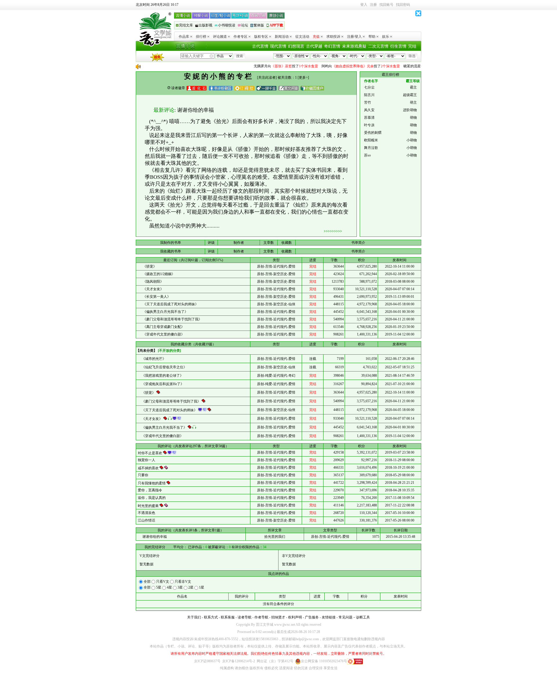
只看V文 (162, 582)
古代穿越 (314, 46)
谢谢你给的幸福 (154, 537)
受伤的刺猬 (372, 133)
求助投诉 (333, 37)
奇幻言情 (332, 46)
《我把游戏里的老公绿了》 (161, 376)
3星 (180, 587)
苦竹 (367, 102)
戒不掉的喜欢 (148, 468)
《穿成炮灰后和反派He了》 (161, 384)
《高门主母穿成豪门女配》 (163, 327)
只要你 (142, 475)
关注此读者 (267, 77)
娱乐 (385, 37)
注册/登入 (354, 37)
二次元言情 (378, 46)
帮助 (371, 37)
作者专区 (240, 37)
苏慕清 (369, 118)
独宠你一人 (145, 460)
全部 (147, 582)
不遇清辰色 (145, 513)
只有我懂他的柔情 (151, 483)
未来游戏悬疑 (354, 46)
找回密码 (403, 5)
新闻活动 (282, 37)
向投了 (278, 66)
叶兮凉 (369, 125)
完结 (412, 46)
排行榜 (201, 37)
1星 (201, 587)
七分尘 (369, 87)
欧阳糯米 (371, 140)
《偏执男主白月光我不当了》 (165, 312)
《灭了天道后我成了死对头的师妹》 (170, 304)
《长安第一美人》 (156, 297)
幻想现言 (296, 46)
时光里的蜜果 (148, 506)
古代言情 (260, 46)
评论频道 (220, 37)
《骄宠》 (149, 266)
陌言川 (369, 95)
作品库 (184, 37)
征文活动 (302, 37)
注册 (373, 5)
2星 (190, 587)
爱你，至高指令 (149, 490)
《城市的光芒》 (152, 359)
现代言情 (278, 46)
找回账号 (386, 5)
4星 (169, 587)
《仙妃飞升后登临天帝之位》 (163, 367)
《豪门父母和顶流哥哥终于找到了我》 (172, 319)
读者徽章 (177, 88)
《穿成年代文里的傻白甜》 (163, 334)
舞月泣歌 (371, 148)
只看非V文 (182, 582)
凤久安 (369, 110)
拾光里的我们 (274, 537)
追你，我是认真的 (151, 498)
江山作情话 (145, 520)
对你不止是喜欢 (149, 453)
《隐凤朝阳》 (153, 281)
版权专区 (261, 37)
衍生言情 (398, 46)
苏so (367, 155)
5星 (158, 587)
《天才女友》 (153, 289)
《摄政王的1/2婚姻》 (158, 274)
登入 (363, 5)
